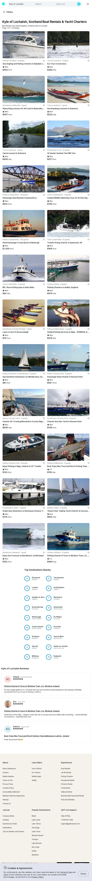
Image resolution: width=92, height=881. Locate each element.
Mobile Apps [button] (36, 776)
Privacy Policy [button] (37, 877)
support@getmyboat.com (70, 824)
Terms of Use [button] (66, 872)
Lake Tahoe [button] (36, 824)
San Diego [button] (36, 828)
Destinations (7, 828)
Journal (6, 810)
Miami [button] (34, 816)
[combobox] (21, 4)
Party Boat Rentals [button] (67, 800)
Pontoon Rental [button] (66, 784)
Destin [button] (34, 851)
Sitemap (6, 800)
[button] (6, 26)
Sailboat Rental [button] (66, 792)
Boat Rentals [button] (65, 768)
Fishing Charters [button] (67, 776)
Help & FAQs (65, 816)
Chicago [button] (35, 839)
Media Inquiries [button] (8, 776)
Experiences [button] (66, 762)
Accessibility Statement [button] (11, 792)
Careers (6, 772)
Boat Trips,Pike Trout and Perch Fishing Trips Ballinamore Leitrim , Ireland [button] (36, 736)
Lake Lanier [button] (36, 820)
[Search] (79, 4)
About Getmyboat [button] (9, 768)
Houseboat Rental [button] (67, 780)
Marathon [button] (35, 855)
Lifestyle (6, 820)
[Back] (5, 44)
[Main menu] (87, 4)
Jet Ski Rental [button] (66, 772)
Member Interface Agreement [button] (14, 796)
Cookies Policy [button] (8, 788)
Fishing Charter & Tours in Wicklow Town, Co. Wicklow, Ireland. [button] (32, 686)
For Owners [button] (36, 772)
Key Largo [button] (35, 847)
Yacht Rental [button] (65, 788)
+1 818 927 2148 (67, 820)
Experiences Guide (10, 824)
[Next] (42, 44)
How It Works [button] (37, 768)
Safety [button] (34, 780)
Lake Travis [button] (36, 831)
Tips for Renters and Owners (13, 831)
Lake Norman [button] (37, 843)
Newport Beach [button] (37, 835)
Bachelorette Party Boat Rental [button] (72, 796)
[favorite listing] (44, 61)
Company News (8, 816)
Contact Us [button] (7, 803)
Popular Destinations (41, 810)
